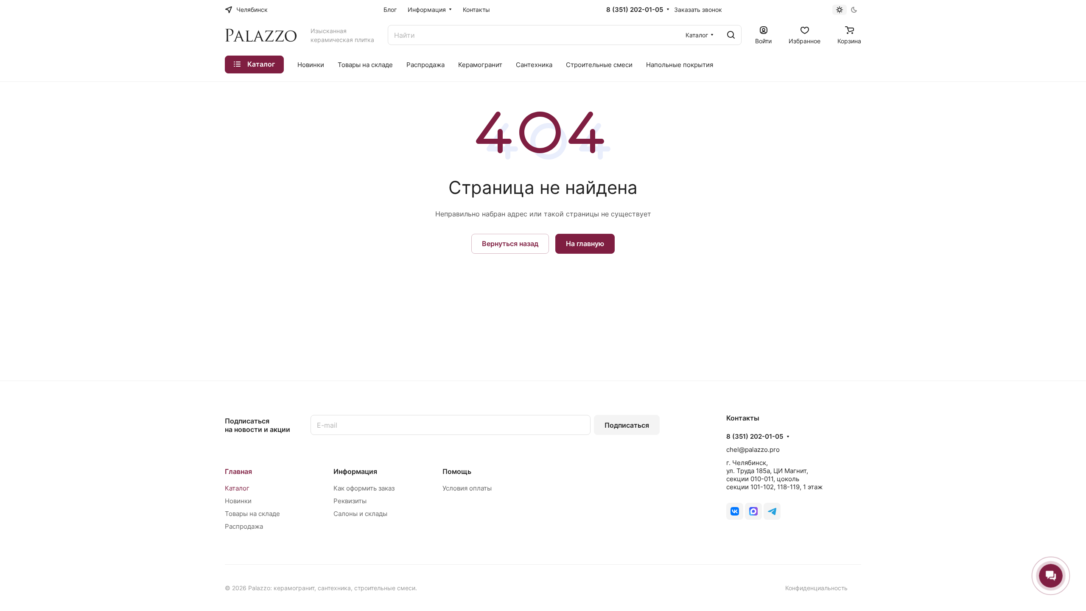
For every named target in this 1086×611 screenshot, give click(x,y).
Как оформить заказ (364, 488)
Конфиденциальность (816, 587)
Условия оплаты (467, 488)
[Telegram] (772, 511)
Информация (355, 471)
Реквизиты (350, 501)
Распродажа (244, 526)
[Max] (753, 511)
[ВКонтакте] (734, 511)
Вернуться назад (510, 243)
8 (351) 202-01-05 (634, 10)
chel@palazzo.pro (753, 450)
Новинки (238, 501)
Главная (238, 471)
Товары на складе (252, 514)
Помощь (456, 471)
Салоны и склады (360, 514)
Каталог (237, 488)
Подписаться (627, 425)
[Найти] (731, 35)
